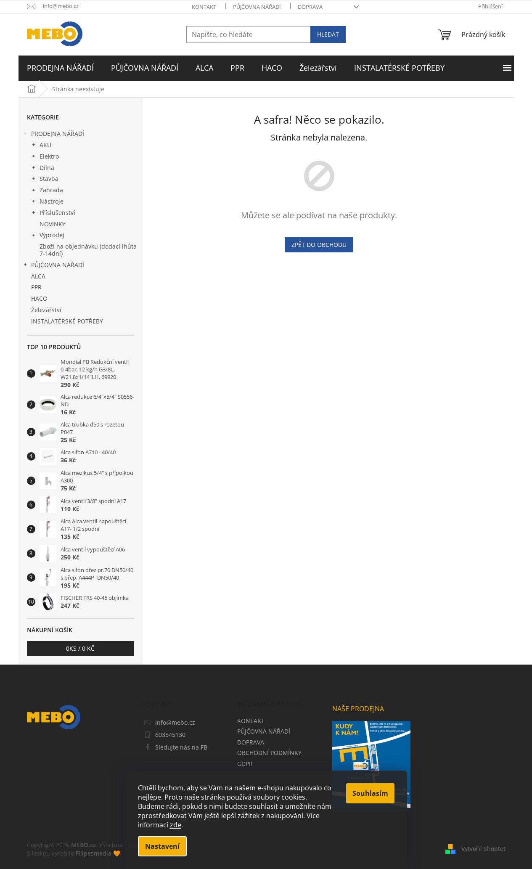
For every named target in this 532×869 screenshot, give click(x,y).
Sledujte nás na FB (181, 747)
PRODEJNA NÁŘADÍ (57, 134)
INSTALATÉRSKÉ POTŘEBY (67, 321)
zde (175, 824)
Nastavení (162, 846)
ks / (80, 648)
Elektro (49, 156)
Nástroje (52, 201)
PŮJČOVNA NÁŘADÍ (257, 7)
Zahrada (51, 190)
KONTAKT (204, 7)
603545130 (170, 735)
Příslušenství (57, 213)
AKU (45, 145)
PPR (36, 287)
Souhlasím (370, 793)
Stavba (49, 179)
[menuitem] (60, 68)
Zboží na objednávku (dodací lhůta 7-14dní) (88, 249)
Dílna (47, 168)
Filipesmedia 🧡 (98, 853)
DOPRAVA (310, 7)
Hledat (328, 34)
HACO (39, 298)
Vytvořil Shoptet (483, 848)
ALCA (38, 276)
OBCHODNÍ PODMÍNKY (269, 753)
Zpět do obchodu (319, 245)
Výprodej (52, 235)
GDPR (245, 764)
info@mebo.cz (175, 722)
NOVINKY (53, 224)
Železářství (46, 310)
